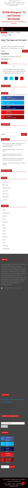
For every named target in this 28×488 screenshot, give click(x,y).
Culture (23, 2)
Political (17, 4)
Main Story (5, 221)
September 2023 (7, 188)
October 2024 (6, 182)
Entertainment (8, 4)
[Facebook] (10, 7)
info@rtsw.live (9, 402)
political (4, 233)
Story (4, 242)
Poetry (4, 230)
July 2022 (5, 199)
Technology (18, 2)
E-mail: (3, 402)
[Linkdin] (16, 7)
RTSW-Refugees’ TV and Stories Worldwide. (13, 399)
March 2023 (5, 193)
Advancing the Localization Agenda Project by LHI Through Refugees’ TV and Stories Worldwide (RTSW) (14, 145)
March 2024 (5, 185)
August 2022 (6, 196)
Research (5, 236)
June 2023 (5, 190)
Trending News (6, 248)
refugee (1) (11, 32)
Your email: (4, 420)
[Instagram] (14, 7)
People (4, 227)
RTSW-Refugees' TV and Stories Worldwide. (14, 15)
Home (5, 2)
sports (14, 2)
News (4, 224)
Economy (22, 4)
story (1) (18, 32)
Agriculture (10, 2)
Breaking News (6, 213)
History (13, 4)
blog (4, 210)
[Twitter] (12, 7)
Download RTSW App (13, 5)
